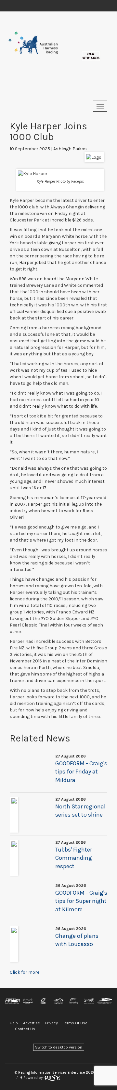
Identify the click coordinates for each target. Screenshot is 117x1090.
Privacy (51, 1023)
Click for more (24, 972)
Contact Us (25, 1029)
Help (14, 1023)
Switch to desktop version (58, 1047)
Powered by (33, 1078)
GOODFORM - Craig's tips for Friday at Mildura (81, 772)
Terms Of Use (75, 1023)
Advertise (31, 1023)
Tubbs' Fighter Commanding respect (73, 858)
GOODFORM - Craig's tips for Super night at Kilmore (81, 901)
